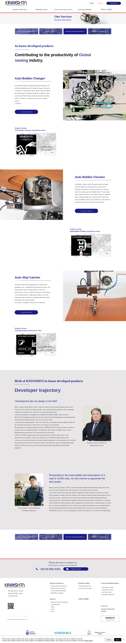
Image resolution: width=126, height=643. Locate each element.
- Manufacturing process (84, 586)
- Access (52, 609)
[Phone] (36, 569)
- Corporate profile (55, 604)
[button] (53, 154)
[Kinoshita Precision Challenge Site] (110, 619)
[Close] (123, 639)
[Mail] (67, 569)
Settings (108, 640)
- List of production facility (85, 588)
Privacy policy (88, 641)
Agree (118, 640)
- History (52, 607)
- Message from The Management (59, 602)
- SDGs (52, 611)
